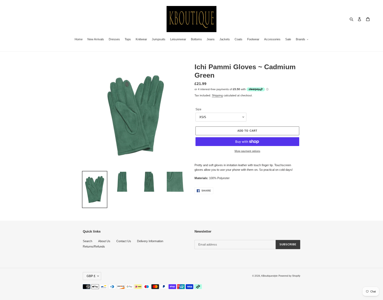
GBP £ (91, 276)
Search (87, 241)
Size (198, 109)
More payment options (247, 151)
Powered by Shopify (289, 275)
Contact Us (123, 241)
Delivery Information (150, 241)
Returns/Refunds (94, 246)
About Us (104, 241)
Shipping (217, 95)
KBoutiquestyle (269, 275)
